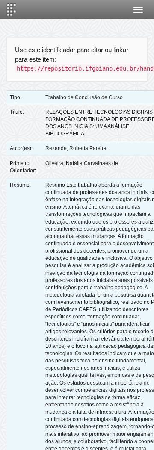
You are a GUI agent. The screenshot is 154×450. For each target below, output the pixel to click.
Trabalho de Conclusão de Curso (84, 97)
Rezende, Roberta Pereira (76, 148)
